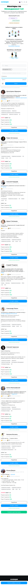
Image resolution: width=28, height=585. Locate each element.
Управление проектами (16, 156)
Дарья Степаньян (12, 221)
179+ (5, 284)
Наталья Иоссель (12, 434)
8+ (19, 114)
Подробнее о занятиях (14, 46)
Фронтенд (8, 283)
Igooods (13, 474)
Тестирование (4, 198)
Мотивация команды (5, 364)
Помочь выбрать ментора (14, 583)
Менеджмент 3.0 (4, 114)
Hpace (2, 272)
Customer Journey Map (5, 362)
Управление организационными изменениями (10, 112)
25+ (19, 489)
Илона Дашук (10, 470)
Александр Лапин (12, 308)
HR (23, 156)
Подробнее (14, 127)
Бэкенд (2, 283)
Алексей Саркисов (12, 347)
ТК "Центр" (3, 187)
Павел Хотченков (12, 138)
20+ (15, 449)
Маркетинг (14, 110)
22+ (11, 364)
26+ (11, 410)
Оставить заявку (14, 130)
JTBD (13, 489)
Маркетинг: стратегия (13, 114)
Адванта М (14, 394)
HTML (23, 283)
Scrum (7, 158)
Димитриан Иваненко (13, 91)
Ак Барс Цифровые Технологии (9, 313)
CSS (2, 284)
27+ (20, 241)
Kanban (2, 158)
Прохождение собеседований (17, 362)
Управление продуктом (6, 110)
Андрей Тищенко (12, 265)
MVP (13, 241)
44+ (21, 326)
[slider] (1, 78)
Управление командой (5, 156)
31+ (5, 200)
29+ (10, 158)
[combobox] (18, 69)
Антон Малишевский (13, 387)
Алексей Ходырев (12, 181)
